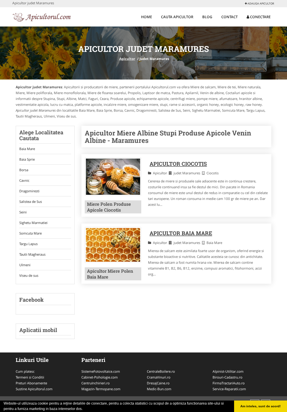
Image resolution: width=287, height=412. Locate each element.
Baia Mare (27, 148)
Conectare (260, 16)
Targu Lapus (28, 243)
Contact (229, 16)
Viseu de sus (28, 275)
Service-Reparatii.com (229, 389)
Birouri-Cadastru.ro (227, 377)
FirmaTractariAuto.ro (229, 383)
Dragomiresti (29, 191)
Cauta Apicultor (177, 16)
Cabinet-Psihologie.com (99, 377)
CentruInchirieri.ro (95, 383)
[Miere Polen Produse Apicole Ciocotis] (113, 176)
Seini (23, 212)
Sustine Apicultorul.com (34, 389)
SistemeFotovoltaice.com (100, 371)
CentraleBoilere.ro (161, 371)
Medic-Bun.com (159, 389)
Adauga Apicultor (260, 3)
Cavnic (24, 180)
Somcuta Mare (30, 233)
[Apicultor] (41, 16)
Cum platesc (25, 371)
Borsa (23, 170)
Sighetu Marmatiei (33, 222)
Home (146, 16)
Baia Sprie (27, 159)
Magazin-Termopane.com (100, 389)
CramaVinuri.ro (158, 377)
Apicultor (127, 58)
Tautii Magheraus (32, 254)
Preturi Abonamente (31, 383)
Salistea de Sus (30, 201)
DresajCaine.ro (158, 383)
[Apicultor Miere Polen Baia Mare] (113, 245)
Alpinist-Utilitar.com (228, 371)
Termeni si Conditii (30, 377)
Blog (207, 16)
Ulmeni (24, 265)
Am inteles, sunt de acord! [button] (260, 406)
